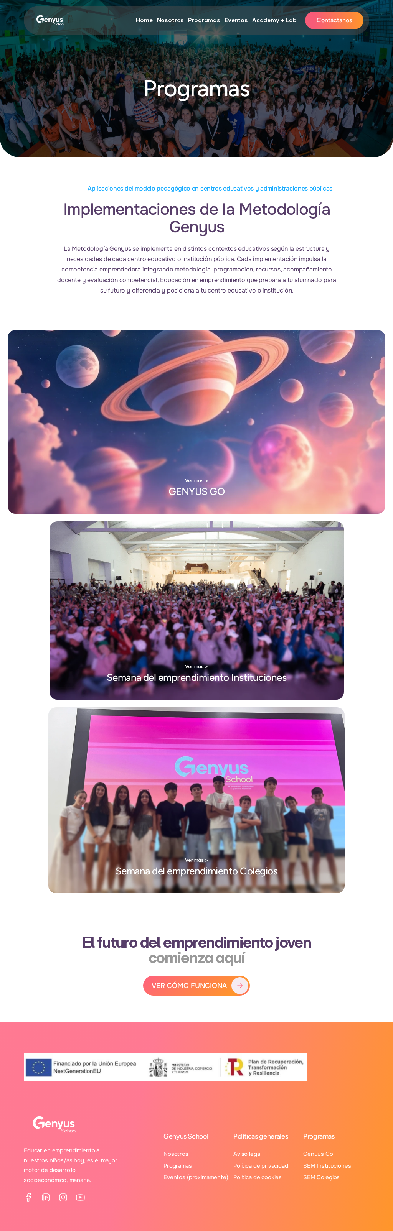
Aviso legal (247, 1154)
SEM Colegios (321, 1177)
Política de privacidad (260, 1166)
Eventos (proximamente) (195, 1177)
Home (144, 20)
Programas (204, 20)
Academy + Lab (274, 20)
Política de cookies (257, 1177)
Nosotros (170, 20)
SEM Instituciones (327, 1166)
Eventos (236, 20)
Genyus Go (318, 1154)
